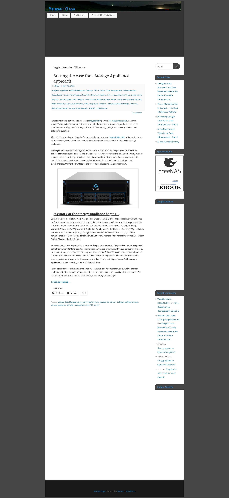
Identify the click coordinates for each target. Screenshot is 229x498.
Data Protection (129, 90)
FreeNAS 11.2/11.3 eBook (103, 15)
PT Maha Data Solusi (118, 120)
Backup (90, 90)
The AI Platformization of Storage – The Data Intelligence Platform (167, 108)
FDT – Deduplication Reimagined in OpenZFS (168, 307)
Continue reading (61, 281)
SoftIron (102, 104)
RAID (54, 104)
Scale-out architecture (74, 104)
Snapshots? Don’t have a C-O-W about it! (167, 373)
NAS (74, 99)
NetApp (81, 99)
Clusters (101, 90)
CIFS (95, 90)
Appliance (64, 90)
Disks (66, 95)
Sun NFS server (92, 305)
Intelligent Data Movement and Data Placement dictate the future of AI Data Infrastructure (167, 91)
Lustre (139, 95)
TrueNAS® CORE (117, 137)
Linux (133, 95)
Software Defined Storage (118, 104)
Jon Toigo (126, 95)
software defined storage (127, 302)
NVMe (113, 99)
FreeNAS (85, 95)
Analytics (55, 90)
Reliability (60, 104)
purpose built (87, 302)
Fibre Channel (75, 95)
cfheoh (57, 86)
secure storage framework (105, 302)
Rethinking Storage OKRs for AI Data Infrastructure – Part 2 (167, 120)
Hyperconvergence (98, 95)
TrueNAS (92, 108)
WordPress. (130, 491)
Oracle (119, 99)
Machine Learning (59, 99)
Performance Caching (132, 99)
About (64, 15)
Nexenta (88, 99)
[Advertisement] (114, 37)
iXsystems (117, 95)
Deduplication (57, 95)
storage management (76, 305)
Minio (69, 99)
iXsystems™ (94, 120)
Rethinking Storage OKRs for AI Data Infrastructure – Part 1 (167, 133)
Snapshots (93, 104)
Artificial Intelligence (77, 90)
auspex (61, 302)
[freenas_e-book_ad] (169, 192)
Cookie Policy (79, 15)
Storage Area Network (78, 108)
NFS (94, 99)
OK (175, 66)
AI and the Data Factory (168, 141)
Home (53, 15)
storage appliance (58, 305)
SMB (86, 104)
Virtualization (102, 108)
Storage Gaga (62, 8)
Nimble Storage (103, 99)
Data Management (114, 90)
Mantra (121, 491)
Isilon (109, 95)
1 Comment (136, 113)
